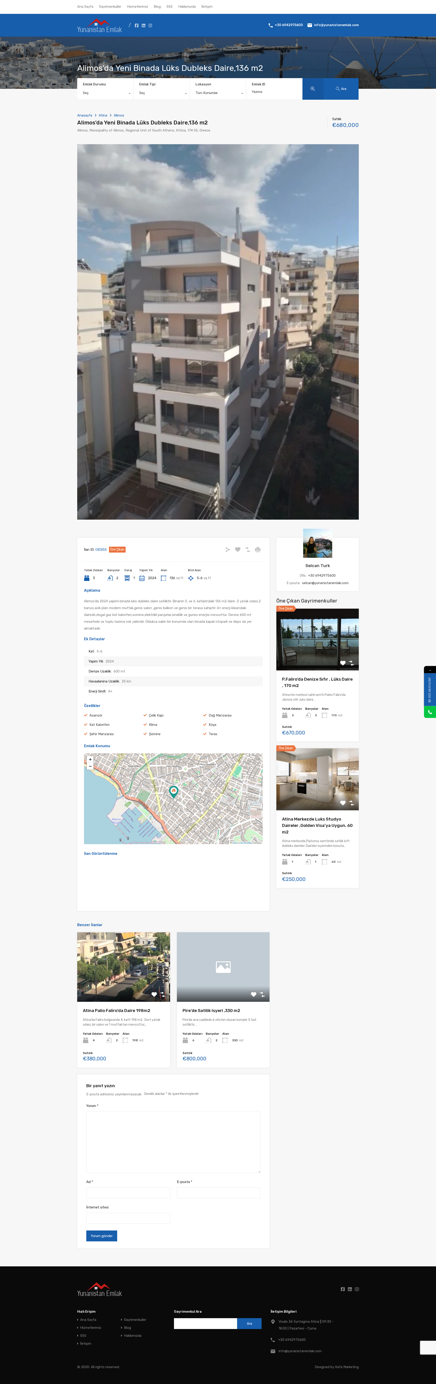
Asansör (95, 715)
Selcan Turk (317, 565)
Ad (89, 1182)
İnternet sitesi (97, 1207)
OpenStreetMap (246, 842)
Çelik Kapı (156, 715)
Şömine (155, 734)
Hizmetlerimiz (137, 7)
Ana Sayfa (85, 7)
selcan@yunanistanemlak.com (325, 583)
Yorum (92, 1106)
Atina (103, 115)
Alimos (119, 115)
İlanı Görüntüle (124, 988)
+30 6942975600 (289, 25)
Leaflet (234, 842)
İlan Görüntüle (317, 658)
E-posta (184, 1182)
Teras (213, 734)
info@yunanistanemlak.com (336, 25)
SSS (169, 7)
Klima (153, 725)
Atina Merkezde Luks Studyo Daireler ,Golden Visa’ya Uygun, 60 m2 (317, 825)
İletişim (207, 7)
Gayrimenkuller (110, 7)
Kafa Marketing (347, 1367)
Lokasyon (203, 84)
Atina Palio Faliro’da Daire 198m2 (116, 1010)
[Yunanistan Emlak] (99, 30)
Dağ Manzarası (220, 715)
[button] (173, 792)
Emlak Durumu (94, 84)
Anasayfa (84, 115)
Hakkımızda (187, 7)
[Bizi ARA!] (430, 712)
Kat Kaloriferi (99, 725)
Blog (157, 7)
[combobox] (105, 94)
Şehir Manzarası (101, 734)
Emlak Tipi (147, 84)
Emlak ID (258, 84)
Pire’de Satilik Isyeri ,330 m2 (211, 1010)
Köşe (212, 725)
